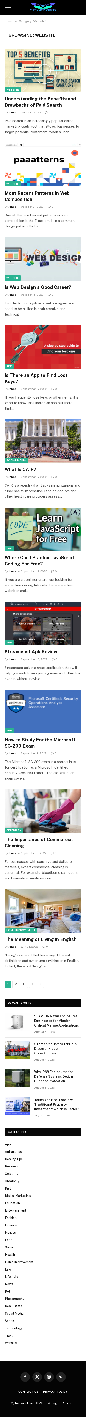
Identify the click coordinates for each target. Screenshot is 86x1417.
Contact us (28, 1391)
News (9, 1284)
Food (8, 1240)
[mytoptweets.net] (43, 7)
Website (12, 89)
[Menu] (8, 7)
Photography (14, 1299)
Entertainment (15, 1210)
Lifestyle (11, 1277)
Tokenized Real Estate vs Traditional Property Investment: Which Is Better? (56, 1104)
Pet (7, 1291)
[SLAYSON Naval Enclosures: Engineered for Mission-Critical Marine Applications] (17, 1022)
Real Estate (13, 1306)
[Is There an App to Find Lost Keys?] (43, 347)
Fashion (11, 1218)
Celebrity (13, 830)
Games (10, 1247)
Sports (10, 1321)
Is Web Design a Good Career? (38, 287)
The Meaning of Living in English (41, 939)
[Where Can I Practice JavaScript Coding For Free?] (43, 529)
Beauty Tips (14, 1159)
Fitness (10, 1232)
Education (12, 1203)
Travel (9, 1335)
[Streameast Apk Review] (43, 623)
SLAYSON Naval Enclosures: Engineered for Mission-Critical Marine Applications (56, 1020)
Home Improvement (20, 930)
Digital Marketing (18, 1196)
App (9, 366)
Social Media (16, 460)
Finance (11, 1225)
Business (11, 1166)
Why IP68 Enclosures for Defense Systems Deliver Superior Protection (54, 1076)
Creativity (12, 1181)
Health (10, 1254)
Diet (8, 1188)
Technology (13, 1328)
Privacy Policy (55, 1391)
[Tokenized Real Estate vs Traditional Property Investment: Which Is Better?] (17, 1106)
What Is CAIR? (20, 469)
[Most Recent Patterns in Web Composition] (43, 164)
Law (8, 1269)
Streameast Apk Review (31, 651)
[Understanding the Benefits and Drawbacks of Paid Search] (43, 70)
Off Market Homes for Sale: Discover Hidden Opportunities (56, 1048)
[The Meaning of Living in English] (43, 910)
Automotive (13, 1151)
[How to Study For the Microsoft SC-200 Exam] (43, 711)
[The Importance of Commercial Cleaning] (43, 811)
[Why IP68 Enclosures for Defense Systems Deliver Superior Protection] (17, 1078)
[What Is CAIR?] (43, 441)
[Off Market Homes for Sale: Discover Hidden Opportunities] (17, 1050)
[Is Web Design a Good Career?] (43, 259)
